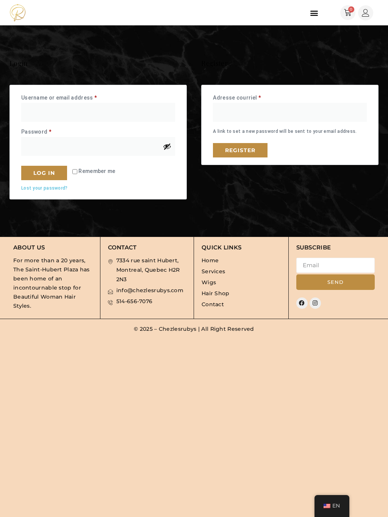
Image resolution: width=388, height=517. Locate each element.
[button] (314, 12)
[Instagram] (315, 303)
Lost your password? (44, 188)
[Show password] (167, 146)
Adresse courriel (248, 96)
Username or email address (70, 96)
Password (47, 130)
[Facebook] (302, 303)
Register (240, 150)
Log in (44, 173)
